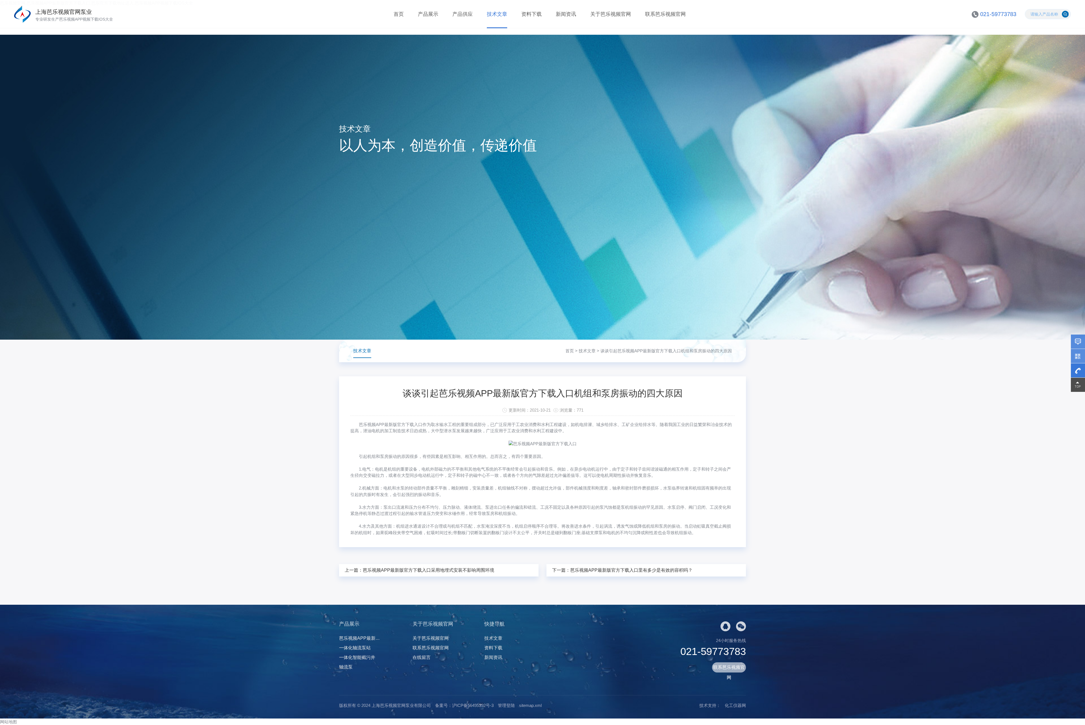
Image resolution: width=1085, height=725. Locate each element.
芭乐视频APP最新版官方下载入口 (390, 424)
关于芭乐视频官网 (610, 14)
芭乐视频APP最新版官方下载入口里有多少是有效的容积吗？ (631, 570)
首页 (399, 14)
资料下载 (531, 14)
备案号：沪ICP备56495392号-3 (464, 705)
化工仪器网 (735, 705)
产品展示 (428, 14)
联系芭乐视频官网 (665, 14)
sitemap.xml (530, 705)
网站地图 (8, 721)
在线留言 (422, 657)
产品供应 (462, 14)
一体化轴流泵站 (355, 647)
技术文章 (497, 14)
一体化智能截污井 (357, 657)
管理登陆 (506, 705)
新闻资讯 (566, 14)
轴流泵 (346, 667)
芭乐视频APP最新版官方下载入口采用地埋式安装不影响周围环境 (428, 570)
